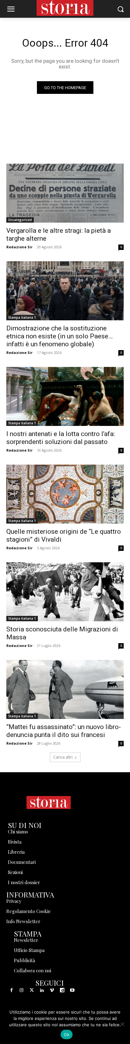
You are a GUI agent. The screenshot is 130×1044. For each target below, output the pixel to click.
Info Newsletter (23, 921)
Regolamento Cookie (28, 911)
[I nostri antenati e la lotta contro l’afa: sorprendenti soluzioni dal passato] (65, 396)
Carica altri (63, 757)
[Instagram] (21, 990)
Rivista (14, 841)
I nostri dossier (24, 882)
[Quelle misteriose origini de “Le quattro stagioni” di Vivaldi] (65, 494)
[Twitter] (32, 990)
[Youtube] (72, 990)
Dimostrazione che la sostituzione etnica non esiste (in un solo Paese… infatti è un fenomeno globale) (59, 336)
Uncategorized (20, 220)
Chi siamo (18, 831)
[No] (122, 1024)
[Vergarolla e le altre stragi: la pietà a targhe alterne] (65, 193)
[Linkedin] (42, 990)
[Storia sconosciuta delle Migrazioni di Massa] (65, 591)
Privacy (13, 901)
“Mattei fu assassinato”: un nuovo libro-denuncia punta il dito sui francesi (63, 731)
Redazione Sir (19, 247)
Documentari (22, 862)
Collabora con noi (32, 970)
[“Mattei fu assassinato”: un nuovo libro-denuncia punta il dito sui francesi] (65, 689)
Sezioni (15, 872)
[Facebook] (11, 990)
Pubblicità (24, 960)
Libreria (16, 852)
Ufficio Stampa (29, 950)
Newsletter (26, 940)
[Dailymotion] (62, 990)
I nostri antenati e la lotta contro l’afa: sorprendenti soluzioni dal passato (60, 438)
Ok (66, 1034)
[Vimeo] (52, 990)
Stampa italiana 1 (22, 317)
